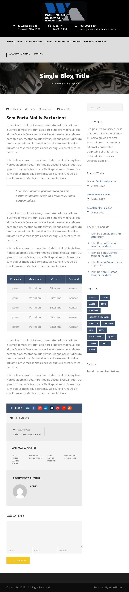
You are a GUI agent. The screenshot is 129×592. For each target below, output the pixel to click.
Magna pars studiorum (70, 456)
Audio (92, 304)
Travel (105, 343)
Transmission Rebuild (29, 42)
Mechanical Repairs (95, 42)
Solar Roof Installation (99, 207)
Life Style (25, 417)
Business (93, 310)
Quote (111, 337)
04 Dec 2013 (98, 186)
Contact (39, 54)
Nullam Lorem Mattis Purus (15, 459)
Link (91, 330)
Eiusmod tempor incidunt (104, 244)
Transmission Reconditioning (63, 42)
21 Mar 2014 (15, 109)
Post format (96, 337)
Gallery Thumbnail (99, 317)
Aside (105, 297)
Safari (92, 343)
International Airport (98, 194)
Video (92, 350)
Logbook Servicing (19, 54)
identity (93, 323)
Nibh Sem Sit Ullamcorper (36, 456)
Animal (93, 297)
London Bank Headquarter (101, 181)
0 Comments (47, 109)
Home (9, 42)
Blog (18, 417)
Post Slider (65, 109)
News (101, 330)
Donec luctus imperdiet (51, 458)
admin (32, 109)
